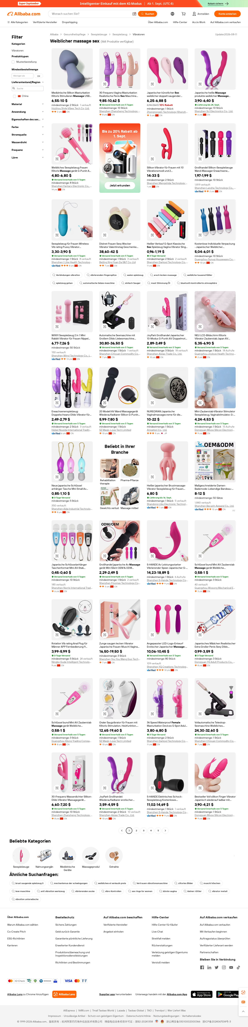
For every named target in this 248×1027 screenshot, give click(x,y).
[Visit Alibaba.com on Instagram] (224, 967)
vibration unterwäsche (26, 899)
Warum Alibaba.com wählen (22, 924)
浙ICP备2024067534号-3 (216, 1021)
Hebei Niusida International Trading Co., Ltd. (72, 429)
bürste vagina (170, 891)
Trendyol (159, 1010)
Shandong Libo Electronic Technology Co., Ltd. (167, 504)
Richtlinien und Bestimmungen (72, 962)
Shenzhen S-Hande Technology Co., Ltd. (167, 580)
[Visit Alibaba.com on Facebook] (202, 967)
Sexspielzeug (120, 34)
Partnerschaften (209, 952)
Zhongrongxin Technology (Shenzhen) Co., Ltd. (167, 111)
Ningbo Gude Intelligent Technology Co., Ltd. (72, 661)
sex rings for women (142, 891)
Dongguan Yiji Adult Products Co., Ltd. (215, 661)
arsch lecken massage (165, 275)
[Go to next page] (165, 830)
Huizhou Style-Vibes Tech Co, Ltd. (70, 108)
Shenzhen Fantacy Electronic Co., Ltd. (72, 186)
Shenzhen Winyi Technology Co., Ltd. (72, 355)
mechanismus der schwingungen (71, 883)
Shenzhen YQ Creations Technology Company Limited (167, 666)
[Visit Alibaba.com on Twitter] (216, 967)
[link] (243, 992)
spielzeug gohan (64, 283)
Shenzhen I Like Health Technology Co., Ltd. (72, 262)
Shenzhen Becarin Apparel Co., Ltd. (214, 505)
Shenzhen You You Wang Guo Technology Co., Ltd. (120, 659)
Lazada (121, 1010)
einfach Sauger (133, 283)
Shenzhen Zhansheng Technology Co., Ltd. (120, 111)
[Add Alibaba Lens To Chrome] (64, 994)
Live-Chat (157, 931)
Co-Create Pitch (16, 931)
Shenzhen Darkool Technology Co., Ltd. (167, 262)
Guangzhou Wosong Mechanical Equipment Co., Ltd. (215, 587)
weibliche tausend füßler (199, 275)
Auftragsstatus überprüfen (215, 938)
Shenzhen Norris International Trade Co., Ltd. (72, 587)
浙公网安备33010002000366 (183, 1021)
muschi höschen (212, 883)
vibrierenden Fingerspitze (103, 275)
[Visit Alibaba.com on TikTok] (238, 967)
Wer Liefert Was (177, 1010)
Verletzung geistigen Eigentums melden (170, 954)
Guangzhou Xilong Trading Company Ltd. (72, 741)
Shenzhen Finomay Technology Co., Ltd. (120, 583)
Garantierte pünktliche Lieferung (73, 938)
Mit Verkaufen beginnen (213, 931)
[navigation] (27, 433)
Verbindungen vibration (68, 275)
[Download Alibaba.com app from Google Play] (228, 994)
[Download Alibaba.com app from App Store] (202, 994)
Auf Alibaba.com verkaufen (215, 924)
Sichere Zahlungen (66, 924)
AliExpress (69, 1010)
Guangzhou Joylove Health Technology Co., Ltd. (215, 353)
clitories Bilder (185, 883)
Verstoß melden (161, 962)
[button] (134, 14)
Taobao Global (136, 1010)
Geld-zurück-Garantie (67, 931)
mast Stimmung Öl (160, 283)
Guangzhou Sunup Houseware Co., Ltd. (215, 259)
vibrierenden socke (85, 891)
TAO (149, 1010)
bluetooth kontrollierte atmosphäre (199, 283)
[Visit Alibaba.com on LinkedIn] (209, 967)
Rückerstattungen (162, 945)
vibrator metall (219, 891)
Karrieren (12, 945)
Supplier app (107, 994)
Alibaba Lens (15, 994)
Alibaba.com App (177, 994)
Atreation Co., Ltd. (157, 429)
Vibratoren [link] (139, 34)
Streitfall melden (161, 938)
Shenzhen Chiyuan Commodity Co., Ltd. (120, 353)
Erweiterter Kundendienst (69, 945)
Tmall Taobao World (103, 1010)
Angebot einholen (113, 931)
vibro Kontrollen (113, 891)
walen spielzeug (135, 275)
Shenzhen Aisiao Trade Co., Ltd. (164, 353)
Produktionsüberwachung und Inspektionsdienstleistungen (72, 954)
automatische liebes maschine (99, 283)
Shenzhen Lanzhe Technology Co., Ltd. (215, 187)
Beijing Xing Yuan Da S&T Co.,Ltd (117, 262)
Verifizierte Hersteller (115, 924)
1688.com (83, 1010)
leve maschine (22, 891)
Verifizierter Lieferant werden (216, 945)
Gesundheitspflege (75, 34)
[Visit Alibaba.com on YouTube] (231, 967)
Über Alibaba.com (18, 917)
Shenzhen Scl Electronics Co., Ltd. (214, 111)
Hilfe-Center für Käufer (165, 924)
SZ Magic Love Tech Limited (115, 429)
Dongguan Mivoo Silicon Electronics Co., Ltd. (215, 429)
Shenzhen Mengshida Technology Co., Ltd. (167, 183)
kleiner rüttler (194, 891)
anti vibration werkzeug (53, 891)
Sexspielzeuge (99, 34)
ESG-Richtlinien (16, 938)
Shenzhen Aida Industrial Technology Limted (72, 508)
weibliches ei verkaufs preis (112, 883)
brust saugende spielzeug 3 (29, 883)
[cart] (184, 14)
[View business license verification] (156, 1021)
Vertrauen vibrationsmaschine (152, 883)
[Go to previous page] (122, 830)
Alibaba (54, 34)
